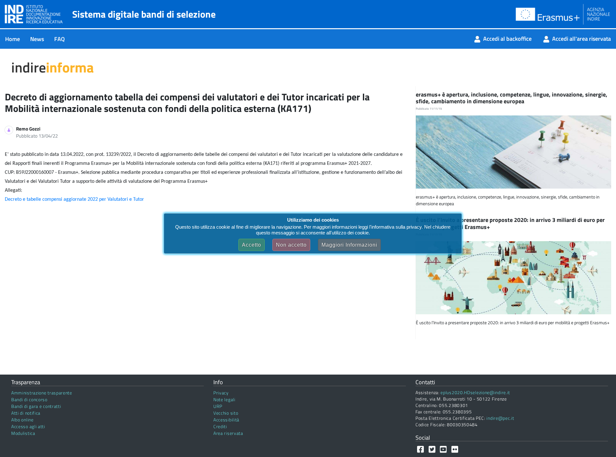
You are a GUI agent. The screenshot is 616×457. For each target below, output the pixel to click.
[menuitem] (12, 39)
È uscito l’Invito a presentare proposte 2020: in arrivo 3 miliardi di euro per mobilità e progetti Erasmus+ (510, 223)
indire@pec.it (500, 418)
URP (217, 406)
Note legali (224, 399)
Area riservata (228, 433)
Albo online (22, 419)
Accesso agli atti (28, 426)
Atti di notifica (25, 413)
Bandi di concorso (29, 399)
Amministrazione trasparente (41, 392)
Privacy (221, 392)
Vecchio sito (225, 413)
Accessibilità (226, 419)
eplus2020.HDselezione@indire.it (475, 392)
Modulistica (23, 433)
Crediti (220, 426)
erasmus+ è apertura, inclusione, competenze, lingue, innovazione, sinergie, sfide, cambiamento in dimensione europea (511, 98)
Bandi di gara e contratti (36, 406)
